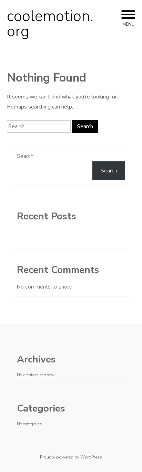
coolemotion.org (50, 24)
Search (25, 156)
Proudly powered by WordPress (71, 457)
